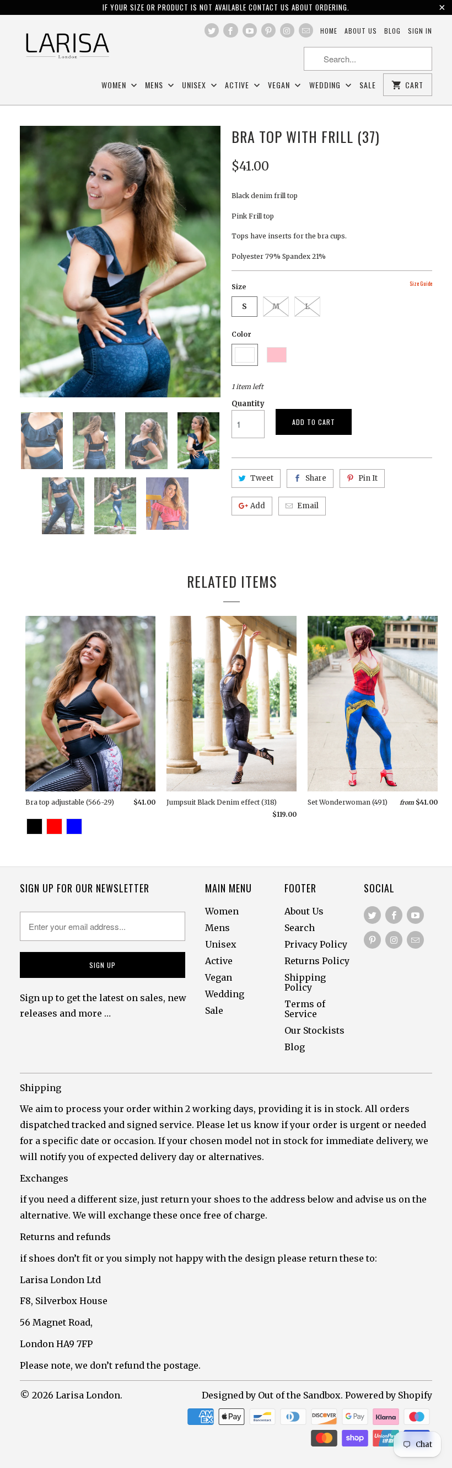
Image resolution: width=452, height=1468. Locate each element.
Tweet (261, 478)
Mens (155, 85)
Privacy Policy (315, 944)
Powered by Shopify (388, 1395)
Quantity (248, 403)
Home (328, 30)
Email (308, 505)
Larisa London (88, 1395)
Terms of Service (304, 1008)
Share (315, 478)
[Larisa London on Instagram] (287, 30)
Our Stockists (314, 1030)
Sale (367, 85)
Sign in (420, 30)
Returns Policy (316, 960)
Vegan (280, 85)
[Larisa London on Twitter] (212, 30)
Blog (392, 30)
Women (114, 85)
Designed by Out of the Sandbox (271, 1395)
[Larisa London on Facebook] (230, 30)
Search (299, 927)
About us (361, 30)
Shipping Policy (305, 982)
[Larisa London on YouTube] (250, 30)
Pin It (368, 478)
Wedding (326, 85)
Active (238, 85)
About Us (304, 911)
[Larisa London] (67, 46)
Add (257, 505)
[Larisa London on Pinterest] (268, 30)
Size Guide (421, 283)
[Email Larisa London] (306, 30)
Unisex (195, 85)
